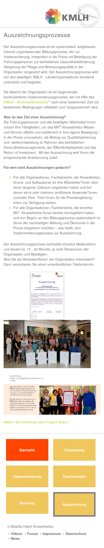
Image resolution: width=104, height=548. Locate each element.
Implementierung (27, 476)
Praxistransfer (74, 476)
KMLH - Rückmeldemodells (27, 102)
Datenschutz (76, 533)
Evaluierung (74, 449)
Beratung (27, 503)
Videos (16, 533)
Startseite (27, 449)
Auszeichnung (74, 504)
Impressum (52, 533)
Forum (32, 533)
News (15, 538)
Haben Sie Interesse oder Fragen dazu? (36, 421)
